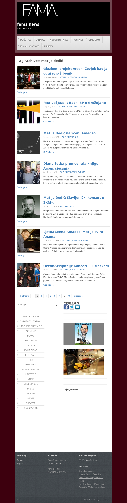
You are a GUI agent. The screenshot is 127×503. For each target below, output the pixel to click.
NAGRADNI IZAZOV (57, 472)
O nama (40, 39)
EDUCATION (31, 340)
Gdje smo (94, 39)
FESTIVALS (75, 77)
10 (69, 295)
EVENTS (81, 172)
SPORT (30, 398)
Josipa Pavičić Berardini (90, 474)
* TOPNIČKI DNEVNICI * (31, 326)
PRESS (30, 388)
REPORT (31, 393)
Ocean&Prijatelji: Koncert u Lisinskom (76, 265)
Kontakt (78, 39)
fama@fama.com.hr (57, 460)
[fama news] (40, 9)
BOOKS (73, 172)
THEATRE (30, 403)
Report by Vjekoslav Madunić (92, 487)
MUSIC (84, 77)
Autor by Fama (59, 39)
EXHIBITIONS (30, 350)
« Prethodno (23, 295)
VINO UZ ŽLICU (31, 407)
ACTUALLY (64, 77)
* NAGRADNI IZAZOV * (30, 321)
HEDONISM (30, 364)
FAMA (93, 499)
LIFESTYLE (30, 374)
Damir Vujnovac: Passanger (91, 484)
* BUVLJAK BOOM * (30, 316)
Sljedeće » (78, 295)
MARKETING (54, 468)
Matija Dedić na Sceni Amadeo (69, 133)
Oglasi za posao (86, 470)
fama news (20, 499)
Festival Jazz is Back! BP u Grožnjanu (74, 102)
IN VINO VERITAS (30, 369)
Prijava (48, 46)
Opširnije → (22, 92)
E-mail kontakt (29, 46)
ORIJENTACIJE (31, 383)
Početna (25, 39)
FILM (30, 359)
